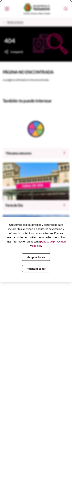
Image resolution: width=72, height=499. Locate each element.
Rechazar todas (36, 268)
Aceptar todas (36, 257)
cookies (36, 245)
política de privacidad (53, 241)
